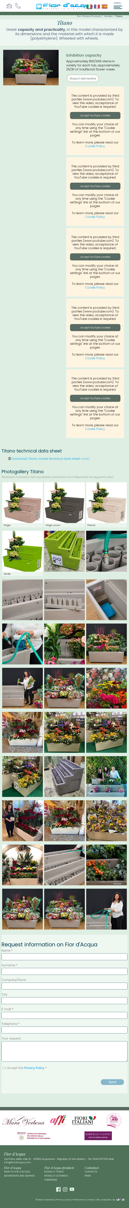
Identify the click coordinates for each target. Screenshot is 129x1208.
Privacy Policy (34, 1068)
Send (112, 1082)
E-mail (6, 1009)
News (88, 1175)
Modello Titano (54, 1171)
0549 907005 (100, 1159)
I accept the (24, 1068)
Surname (8, 965)
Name (6, 950)
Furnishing (50, 1179)
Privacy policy (63, 1199)
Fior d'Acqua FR (97, 8)
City (4, 994)
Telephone (9, 1024)
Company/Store (14, 980)
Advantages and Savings (19, 1175)
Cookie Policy (95, 146)
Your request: (11, 1038)
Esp (105, 8)
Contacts (91, 1171)
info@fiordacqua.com (17, 1162)
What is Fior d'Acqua (17, 1171)
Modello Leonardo (56, 1175)
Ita (90, 8)
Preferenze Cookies (83, 1199)
